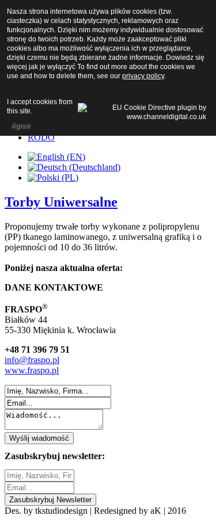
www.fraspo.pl (32, 370)
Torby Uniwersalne (61, 201)
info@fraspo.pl (32, 360)
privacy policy (143, 76)
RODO (41, 137)
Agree (20, 125)
